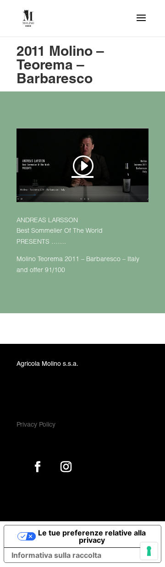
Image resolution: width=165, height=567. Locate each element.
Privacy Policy (35, 425)
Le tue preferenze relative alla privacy (92, 536)
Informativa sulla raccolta (56, 555)
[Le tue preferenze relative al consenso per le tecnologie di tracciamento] (149, 551)
